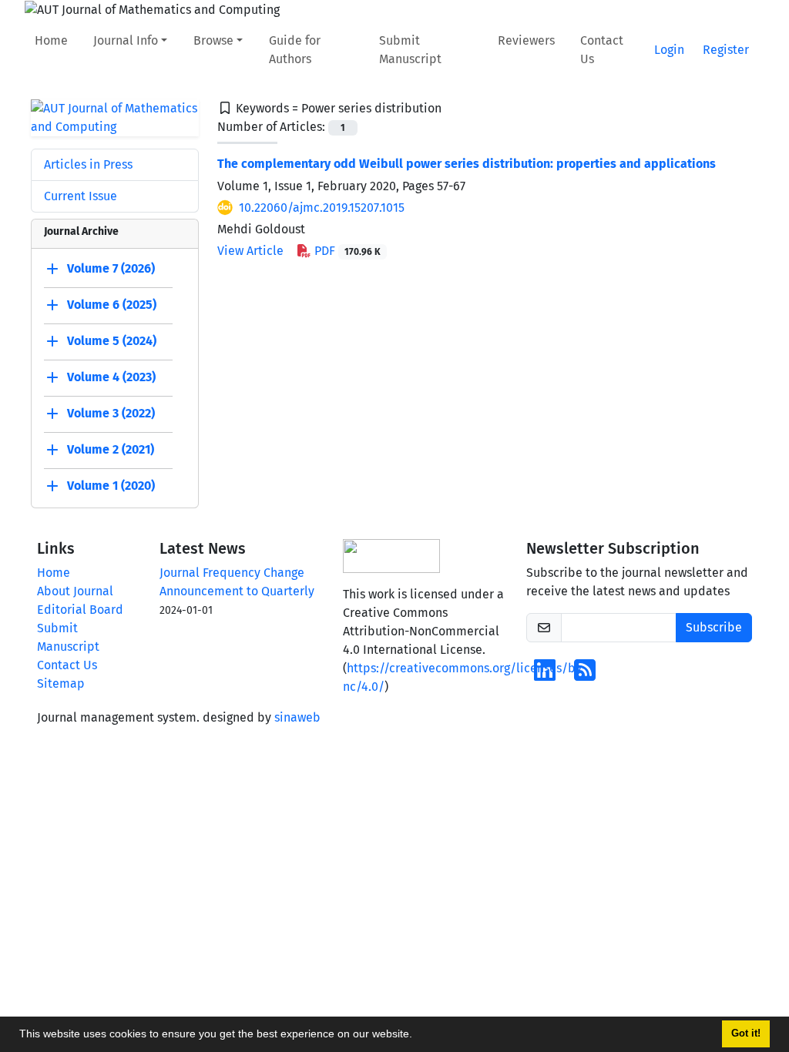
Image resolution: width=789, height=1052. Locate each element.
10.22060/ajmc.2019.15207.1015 (322, 207)
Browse (213, 40)
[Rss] (584, 675)
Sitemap (61, 683)
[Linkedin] (544, 675)
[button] (417, 1036)
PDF (346, 250)
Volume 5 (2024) (111, 340)
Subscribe (714, 627)
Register (726, 49)
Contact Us (601, 49)
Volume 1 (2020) (111, 485)
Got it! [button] (745, 1033)
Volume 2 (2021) (110, 449)
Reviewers (526, 40)
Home (51, 40)
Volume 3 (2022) (111, 413)
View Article (250, 250)
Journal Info (125, 40)
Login (669, 49)
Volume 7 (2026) (111, 268)
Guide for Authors (295, 49)
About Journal (75, 591)
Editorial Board (80, 609)
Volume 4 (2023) (111, 377)
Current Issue (80, 196)
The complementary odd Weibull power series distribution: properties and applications (466, 163)
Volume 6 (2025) (111, 304)
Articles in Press (88, 164)
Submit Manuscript (410, 49)
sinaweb (297, 717)
